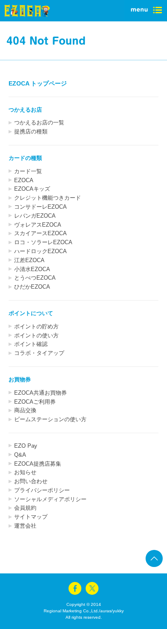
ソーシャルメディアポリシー (50, 499)
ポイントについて (31, 313)
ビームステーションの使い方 (50, 419)
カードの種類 (25, 158)
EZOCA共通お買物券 (40, 393)
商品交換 (25, 410)
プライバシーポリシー (42, 490)
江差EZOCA (29, 260)
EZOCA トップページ (38, 83)
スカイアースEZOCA (40, 233)
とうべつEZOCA (35, 278)
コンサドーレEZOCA (40, 207)
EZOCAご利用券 (35, 402)
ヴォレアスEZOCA (37, 224)
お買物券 (20, 379)
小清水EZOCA (32, 269)
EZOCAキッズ (32, 189)
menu (145, 10)
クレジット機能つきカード (47, 198)
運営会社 (25, 526)
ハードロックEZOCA (40, 251)
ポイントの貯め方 (36, 326)
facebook (75, 588)
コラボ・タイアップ (39, 353)
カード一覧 (28, 171)
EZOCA (23, 180)
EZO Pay (25, 446)
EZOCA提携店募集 (37, 464)
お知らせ (25, 472)
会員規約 (25, 508)
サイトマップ (31, 517)
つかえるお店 (25, 109)
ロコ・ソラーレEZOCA (43, 242)
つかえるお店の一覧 (39, 122)
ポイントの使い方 (36, 335)
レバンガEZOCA (35, 216)
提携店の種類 (31, 131)
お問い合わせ (31, 481)
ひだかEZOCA (32, 286)
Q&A (20, 455)
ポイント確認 (31, 344)
